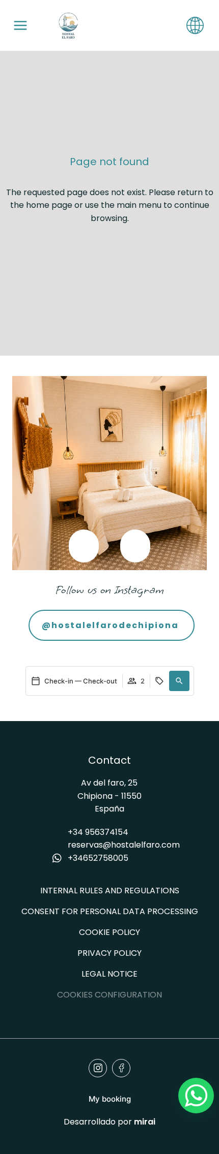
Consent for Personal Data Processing (109, 911)
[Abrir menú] (20, 25)
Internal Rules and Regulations (109, 890)
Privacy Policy (109, 953)
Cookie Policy (109, 932)
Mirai (144, 1122)
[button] (84, 546)
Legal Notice (109, 974)
